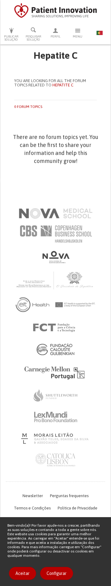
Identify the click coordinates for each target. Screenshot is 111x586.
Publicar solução (11, 38)
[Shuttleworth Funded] (55, 395)
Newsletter (33, 495)
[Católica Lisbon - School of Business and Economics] (55, 460)
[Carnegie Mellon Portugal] (55, 372)
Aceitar (22, 573)
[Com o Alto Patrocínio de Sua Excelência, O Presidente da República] (55, 280)
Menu (77, 36)
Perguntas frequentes (69, 495)
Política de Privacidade (77, 508)
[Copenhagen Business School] (55, 234)
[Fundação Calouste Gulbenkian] (55, 349)
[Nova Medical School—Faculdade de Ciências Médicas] (55, 213)
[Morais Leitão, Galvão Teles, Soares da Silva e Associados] (55, 438)
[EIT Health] (56, 304)
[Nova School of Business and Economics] (55, 257)
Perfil (55, 36)
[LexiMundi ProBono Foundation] (55, 417)
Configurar (57, 573)
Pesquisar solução (33, 38)
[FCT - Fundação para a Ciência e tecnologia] (56, 327)
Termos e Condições (32, 508)
